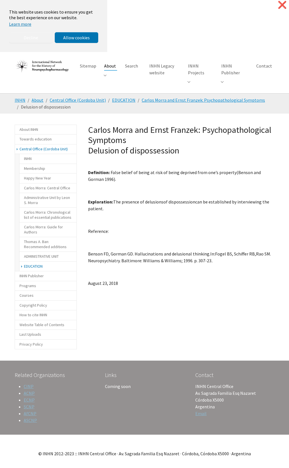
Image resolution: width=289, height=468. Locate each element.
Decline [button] (31, 37)
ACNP (29, 393)
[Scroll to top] (276, 455)
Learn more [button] (20, 24)
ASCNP (30, 420)
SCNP (29, 406)
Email (201, 413)
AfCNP (30, 413)
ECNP (29, 400)
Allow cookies (76, 37)
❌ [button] (282, 5)
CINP (29, 386)
